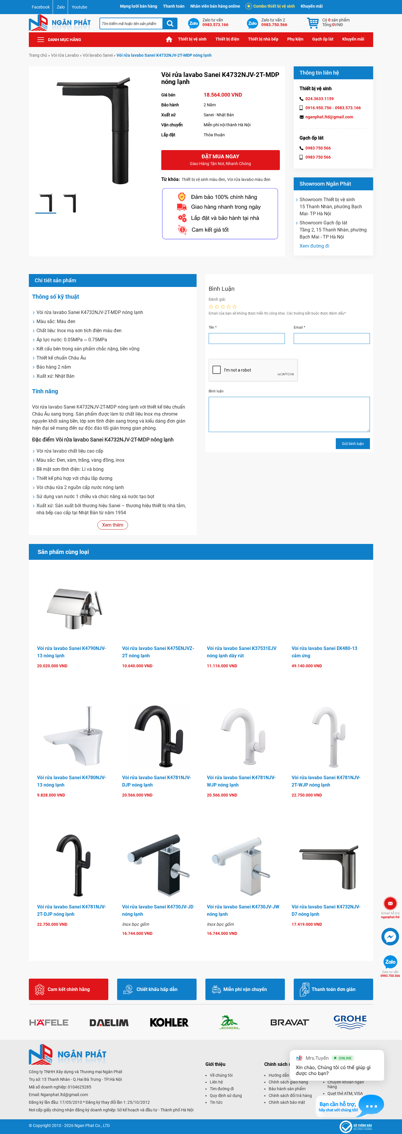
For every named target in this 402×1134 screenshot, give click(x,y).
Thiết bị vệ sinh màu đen (203, 179)
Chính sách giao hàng (288, 1082)
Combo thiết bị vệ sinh (274, 6)
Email (299, 327)
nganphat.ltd (390, 915)
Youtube (79, 7)
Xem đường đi (314, 246)
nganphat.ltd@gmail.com (329, 117)
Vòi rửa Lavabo (65, 55)
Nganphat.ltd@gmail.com (64, 1094)
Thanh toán (174, 6)
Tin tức (216, 1102)
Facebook (41, 7)
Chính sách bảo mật (287, 1102)
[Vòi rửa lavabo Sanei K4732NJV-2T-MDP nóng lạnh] (45, 203)
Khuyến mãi (312, 6)
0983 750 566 (318, 148)
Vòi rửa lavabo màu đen (248, 179)
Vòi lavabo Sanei (98, 55)
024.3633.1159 (319, 98)
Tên (213, 327)
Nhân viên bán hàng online (215, 6)
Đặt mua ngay (220, 159)
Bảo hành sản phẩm (287, 1088)
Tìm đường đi (222, 1088)
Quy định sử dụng (226, 1095)
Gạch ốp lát (322, 39)
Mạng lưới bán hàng (138, 6)
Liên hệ (216, 1082)
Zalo (61, 7)
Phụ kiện (295, 39)
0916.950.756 (318, 107)
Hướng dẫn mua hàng (289, 1075)
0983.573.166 (348, 107)
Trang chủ (169, 39)
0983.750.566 (390, 974)
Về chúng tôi (221, 1075)
